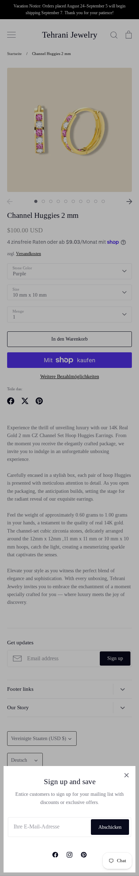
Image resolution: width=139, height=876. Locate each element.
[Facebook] (55, 855)
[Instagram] (69, 855)
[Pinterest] (84, 855)
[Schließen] (126, 775)
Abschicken (110, 827)
